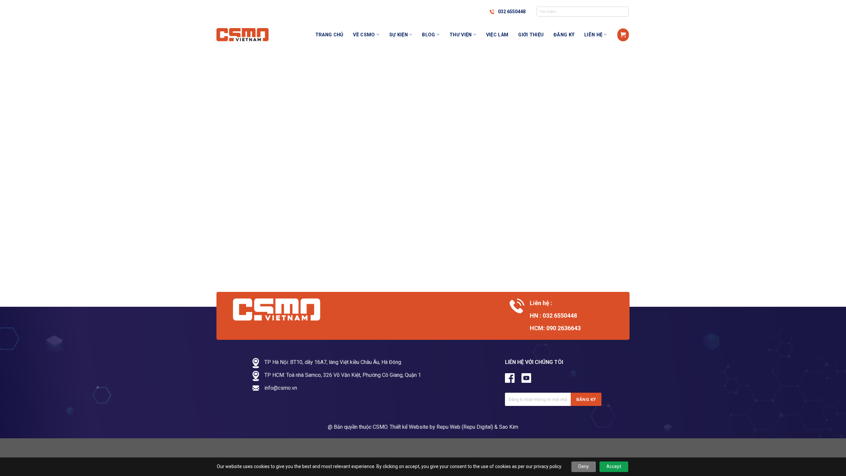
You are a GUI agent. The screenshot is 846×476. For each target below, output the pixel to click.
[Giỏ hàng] (623, 34)
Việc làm (497, 35)
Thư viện (460, 35)
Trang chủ (329, 35)
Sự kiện (398, 35)
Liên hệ (593, 35)
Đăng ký (564, 35)
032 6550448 (511, 11)
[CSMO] (249, 34)
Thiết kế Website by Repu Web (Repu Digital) (441, 427)
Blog (428, 35)
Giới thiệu (531, 35)
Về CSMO (364, 35)
